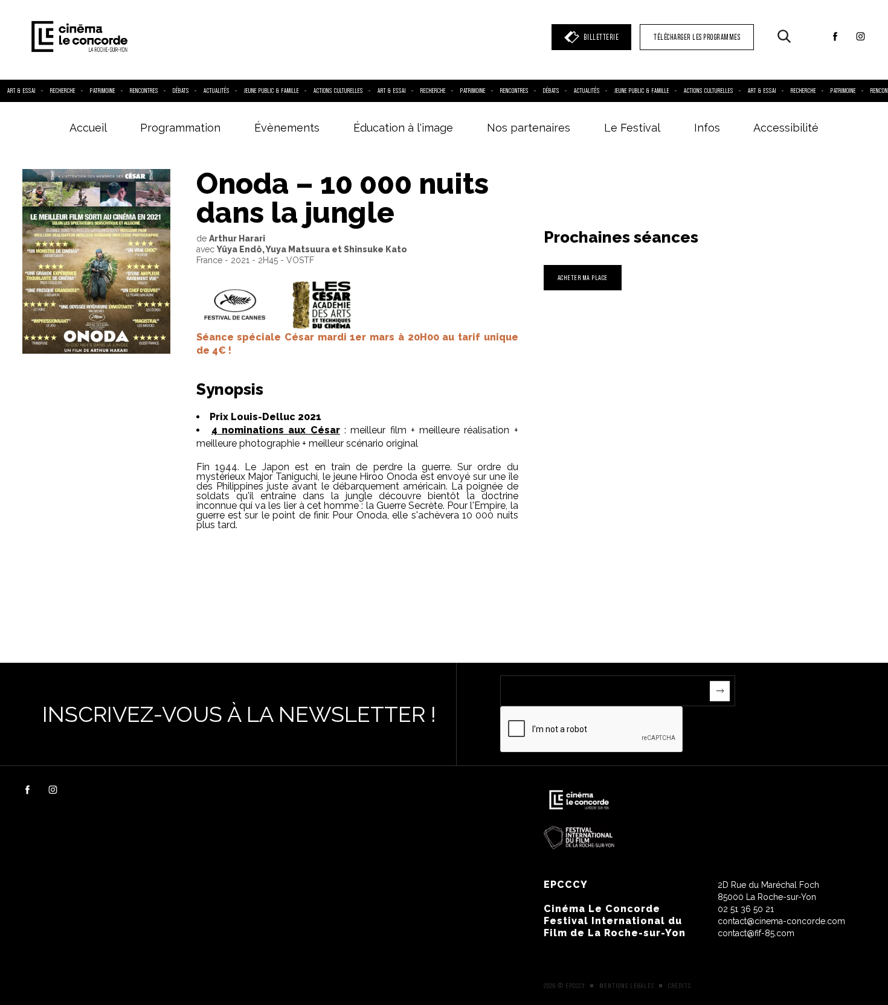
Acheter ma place (583, 277)
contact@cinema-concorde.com (781, 921)
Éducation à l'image (403, 127)
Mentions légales (626, 985)
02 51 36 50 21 (746, 909)
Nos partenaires (528, 127)
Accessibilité (786, 127)
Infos (707, 127)
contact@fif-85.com (756, 933)
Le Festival (632, 127)
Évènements (287, 127)
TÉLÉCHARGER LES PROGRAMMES (697, 37)
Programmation (180, 127)
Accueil (88, 127)
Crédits (679, 985)
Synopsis (229, 389)
